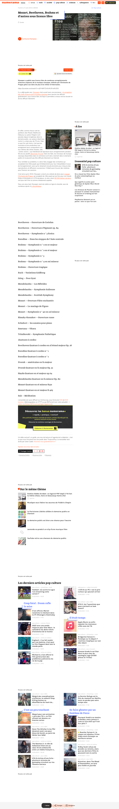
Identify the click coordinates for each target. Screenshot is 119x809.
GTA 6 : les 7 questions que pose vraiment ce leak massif (89, 606)
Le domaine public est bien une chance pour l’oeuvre (49, 520)
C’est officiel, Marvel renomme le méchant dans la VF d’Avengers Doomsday (43, 613)
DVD (61, 400)
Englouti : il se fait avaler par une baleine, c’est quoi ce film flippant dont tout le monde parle (43, 643)
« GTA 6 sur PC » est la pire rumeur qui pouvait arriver (89, 591)
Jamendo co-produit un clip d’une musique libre (47, 529)
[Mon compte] (99, 2)
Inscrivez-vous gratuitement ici (44, 442)
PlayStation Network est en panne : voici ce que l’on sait (85, 200)
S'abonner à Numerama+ (43, 428)
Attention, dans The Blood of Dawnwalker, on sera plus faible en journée (88, 763)
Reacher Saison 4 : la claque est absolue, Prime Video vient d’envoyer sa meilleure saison (88, 735)
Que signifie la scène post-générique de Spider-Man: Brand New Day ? (87, 184)
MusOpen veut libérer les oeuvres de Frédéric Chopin (49, 503)
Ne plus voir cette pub (25, 65)
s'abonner (111, 2)
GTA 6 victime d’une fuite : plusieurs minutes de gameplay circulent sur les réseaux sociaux (91, 168)
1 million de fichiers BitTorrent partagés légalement (44, 403)
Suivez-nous (68, 70)
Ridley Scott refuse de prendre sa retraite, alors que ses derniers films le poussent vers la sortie (88, 750)
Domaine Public (24, 455)
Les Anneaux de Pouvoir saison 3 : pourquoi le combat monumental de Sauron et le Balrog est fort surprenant (87, 192)
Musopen (36, 92)
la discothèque (36, 186)
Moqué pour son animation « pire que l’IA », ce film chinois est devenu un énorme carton (43, 717)
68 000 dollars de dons (63, 178)
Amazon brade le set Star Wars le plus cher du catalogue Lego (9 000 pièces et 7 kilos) (88, 654)
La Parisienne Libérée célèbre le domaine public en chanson (48, 513)
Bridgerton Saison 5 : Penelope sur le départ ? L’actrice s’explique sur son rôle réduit (89, 640)
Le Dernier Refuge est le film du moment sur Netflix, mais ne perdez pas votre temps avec (89, 699)
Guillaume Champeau (29, 39)
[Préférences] (103, 2)
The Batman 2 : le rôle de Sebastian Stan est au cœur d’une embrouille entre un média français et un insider (43, 747)
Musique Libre (37, 455)
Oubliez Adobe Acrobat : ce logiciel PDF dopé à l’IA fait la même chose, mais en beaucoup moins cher (49, 495)
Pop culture (97, 8)
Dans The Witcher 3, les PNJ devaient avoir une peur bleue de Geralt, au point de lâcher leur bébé (43, 732)
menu (23, 2)
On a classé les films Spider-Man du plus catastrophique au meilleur (87, 176)
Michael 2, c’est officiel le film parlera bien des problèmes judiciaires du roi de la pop (42, 658)
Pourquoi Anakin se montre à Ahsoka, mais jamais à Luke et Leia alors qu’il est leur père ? (89, 720)
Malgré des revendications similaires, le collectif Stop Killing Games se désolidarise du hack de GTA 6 (43, 699)
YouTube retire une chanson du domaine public (46, 538)
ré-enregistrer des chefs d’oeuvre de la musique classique (45, 93)
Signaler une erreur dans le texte (28, 447)
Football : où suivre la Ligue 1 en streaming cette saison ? (43, 592)
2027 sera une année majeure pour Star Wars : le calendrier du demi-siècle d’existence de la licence (43, 629)
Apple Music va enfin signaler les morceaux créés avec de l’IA (87, 624)
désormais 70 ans (36, 154)
